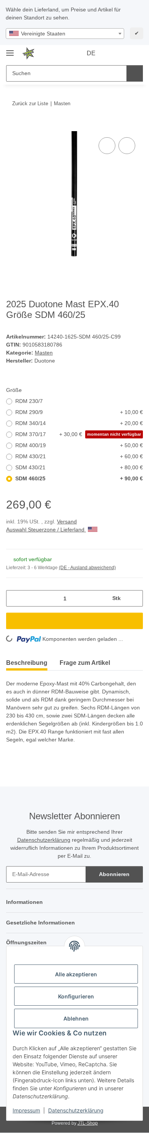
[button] (112, 53)
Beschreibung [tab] (26, 663)
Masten (44, 353)
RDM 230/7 (29, 401)
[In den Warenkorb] (12, 127)
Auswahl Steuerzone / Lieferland (46, 529)
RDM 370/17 (78, 434)
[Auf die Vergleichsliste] (107, 145)
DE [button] (91, 53)
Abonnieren (114, 874)
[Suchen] (134, 73)
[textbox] (65, 34)
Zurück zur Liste (30, 103)
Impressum (26, 1110)
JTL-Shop (88, 1123)
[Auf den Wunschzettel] (126, 145)
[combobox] (65, 33)
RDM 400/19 (79, 445)
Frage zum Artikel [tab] (85, 663)
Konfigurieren (76, 996)
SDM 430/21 (79, 467)
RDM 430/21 (79, 456)
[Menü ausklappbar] (10, 50)
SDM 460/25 (79, 478)
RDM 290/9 (79, 412)
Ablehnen (76, 1018)
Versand (67, 521)
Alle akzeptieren (76, 974)
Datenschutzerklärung (76, 1110)
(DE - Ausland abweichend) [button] (87, 567)
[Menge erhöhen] (134, 598)
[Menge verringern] (14, 598)
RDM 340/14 (79, 423)
